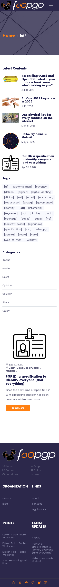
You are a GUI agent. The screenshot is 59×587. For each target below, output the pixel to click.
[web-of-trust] (13, 240)
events (6, 498)
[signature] (35, 224)
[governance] (44, 202)
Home (8, 35)
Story (5, 302)
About (6, 260)
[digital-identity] (41, 192)
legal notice (39, 509)
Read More (17, 408)
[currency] (41, 186)
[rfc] (48, 218)
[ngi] (24, 213)
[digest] (23, 192)
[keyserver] (11, 213)
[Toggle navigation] (51, 5)
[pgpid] (38, 218)
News (5, 277)
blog (5, 503)
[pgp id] (25, 218)
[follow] (39, 583)
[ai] (6, 186)
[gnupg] (28, 202)
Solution (7, 293)
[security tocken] (14, 224)
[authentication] (21, 186)
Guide (6, 268)
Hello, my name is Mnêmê (42, 559)
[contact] (19, 583)
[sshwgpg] (41, 229)
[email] (30, 197)
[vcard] (22, 234)
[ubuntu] (9, 234)
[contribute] (26, 583)
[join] (45, 583)
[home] (13, 583)
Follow (37, 470)
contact (37, 503)
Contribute (11, 474)
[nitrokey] (35, 213)
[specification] (13, 229)
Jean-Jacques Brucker (24, 368)
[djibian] (9, 197)
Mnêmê (11, 371)
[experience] (12, 202)
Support (38, 466)
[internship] (35, 208)
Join (36, 474)
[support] (32, 583)
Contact (10, 470)
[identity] (9, 208)
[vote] (34, 234)
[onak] (49, 213)
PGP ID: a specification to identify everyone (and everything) (26, 380)
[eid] (20, 197)
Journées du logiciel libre (14, 562)
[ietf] (22, 208)
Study (6, 310)
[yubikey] (31, 240)
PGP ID (36, 538)
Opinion (7, 285)
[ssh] (28, 229)
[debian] (9, 192)
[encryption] (45, 197)
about (35, 498)
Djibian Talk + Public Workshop (14, 536)
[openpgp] (10, 218)
